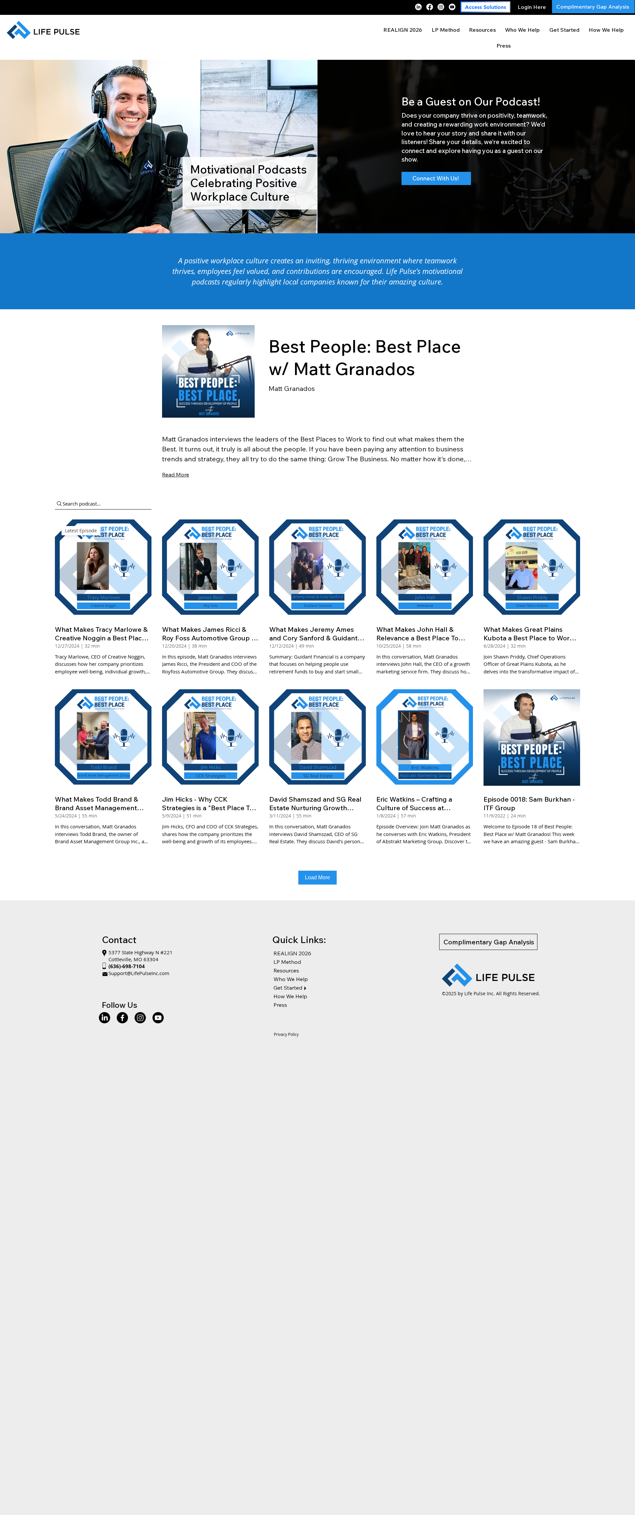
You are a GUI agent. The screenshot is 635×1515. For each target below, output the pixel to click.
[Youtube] (452, 7)
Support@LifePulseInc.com (138, 973)
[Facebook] (429, 7)
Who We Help (291, 979)
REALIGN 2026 (292, 953)
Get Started (288, 987)
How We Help (290, 996)
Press (280, 1005)
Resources (286, 970)
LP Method (287, 962)
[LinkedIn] (418, 7)
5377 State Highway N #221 (141, 952)
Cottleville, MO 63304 (133, 959)
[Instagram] (441, 7)
